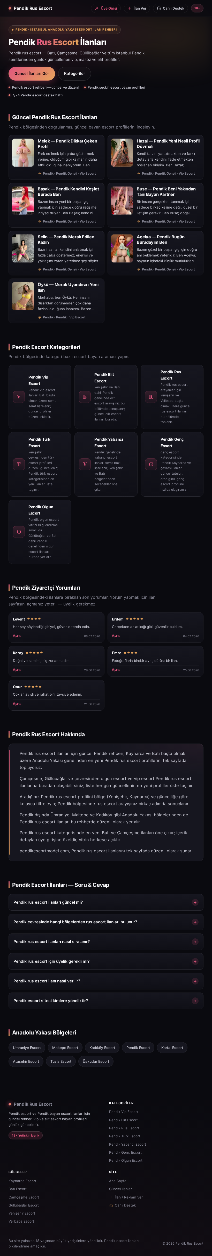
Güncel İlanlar (120, 1189)
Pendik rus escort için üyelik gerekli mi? (51, 961)
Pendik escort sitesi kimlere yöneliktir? (50, 1000)
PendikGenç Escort (125, 1152)
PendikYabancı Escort (127, 1144)
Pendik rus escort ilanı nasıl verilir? (46, 981)
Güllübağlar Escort (24, 1205)
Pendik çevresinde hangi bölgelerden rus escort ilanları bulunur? (75, 921)
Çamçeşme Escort (24, 1197)
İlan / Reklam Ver (129, 1197)
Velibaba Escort (21, 1221)
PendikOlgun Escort (125, 1160)
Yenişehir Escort (22, 1213)
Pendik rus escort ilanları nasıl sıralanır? (51, 941)
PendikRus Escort (124, 1128)
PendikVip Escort (123, 1112)
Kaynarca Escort (22, 1181)
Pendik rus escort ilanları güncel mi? (48, 902)
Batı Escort (18, 1189)
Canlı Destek (125, 1205)
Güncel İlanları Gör (31, 73)
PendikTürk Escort (124, 1136)
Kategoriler (74, 73)
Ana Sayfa (117, 1181)
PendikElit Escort (123, 1120)
